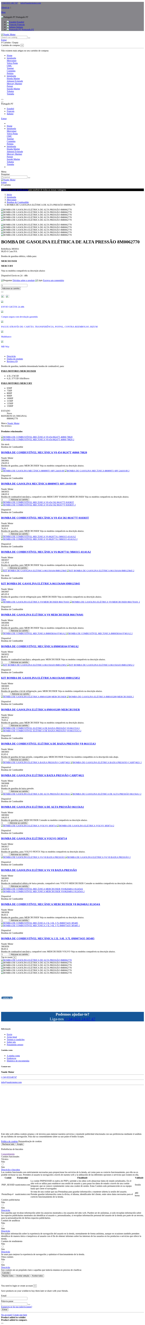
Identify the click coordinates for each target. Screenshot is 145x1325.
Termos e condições (15, 1039)
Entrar (4, 118)
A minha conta (13, 1055)
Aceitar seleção (22, 1276)
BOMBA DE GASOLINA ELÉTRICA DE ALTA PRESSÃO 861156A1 (42, 806)
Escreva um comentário (53, 280)
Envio (9, 1034)
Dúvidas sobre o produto (24, 280)
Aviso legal (12, 1037)
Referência (6, 249)
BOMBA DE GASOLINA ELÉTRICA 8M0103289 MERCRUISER (40, 709)
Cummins (11, 71)
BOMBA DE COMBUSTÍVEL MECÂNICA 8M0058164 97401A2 (40, 646)
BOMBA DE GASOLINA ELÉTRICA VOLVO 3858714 (34, 838)
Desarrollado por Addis (72, 1281)
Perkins (10, 73)
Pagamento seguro (15, 1044)
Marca (4, 423)
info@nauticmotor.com (31, 3)
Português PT (27, 29)
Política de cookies (9, 1141)
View (3, 468)
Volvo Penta (12, 63)
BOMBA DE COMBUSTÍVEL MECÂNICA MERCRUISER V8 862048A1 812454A (50, 904)
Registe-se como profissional (14, 190)
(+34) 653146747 (9, 1077)
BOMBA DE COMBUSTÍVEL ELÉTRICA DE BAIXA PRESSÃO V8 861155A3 (48, 743)
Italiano (19, 27)
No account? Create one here (14, 1315)
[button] (10, 1169)
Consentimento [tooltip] (8, 1154)
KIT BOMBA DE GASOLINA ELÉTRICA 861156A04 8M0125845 (40, 583)
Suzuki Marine (13, 89)
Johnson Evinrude (15, 81)
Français (21, 24)
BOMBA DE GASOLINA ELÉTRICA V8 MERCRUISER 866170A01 (42, 614)
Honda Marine (13, 78)
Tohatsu (10, 91)
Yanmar (10, 68)
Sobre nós (11, 1042)
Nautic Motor (13, 423)
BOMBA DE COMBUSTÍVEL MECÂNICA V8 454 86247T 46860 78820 (44, 452)
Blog (3, 12)
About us (5, 7)
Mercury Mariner (14, 83)
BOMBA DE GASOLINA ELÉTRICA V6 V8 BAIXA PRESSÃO (39, 870)
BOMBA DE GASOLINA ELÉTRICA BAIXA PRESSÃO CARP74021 (42, 775)
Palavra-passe (7, 1301)
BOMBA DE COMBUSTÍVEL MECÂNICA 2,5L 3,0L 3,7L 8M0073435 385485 (47, 938)
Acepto (20, 1144)
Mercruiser (11, 60)
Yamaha (10, 94)
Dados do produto (15, 359)
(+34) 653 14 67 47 (80, 1019)
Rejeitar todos (8, 1276)
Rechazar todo (8, 1144)
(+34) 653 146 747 (9, 3)
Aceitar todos (37, 1276)
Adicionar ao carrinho (11, 288)
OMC (9, 66)
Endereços (11, 1058)
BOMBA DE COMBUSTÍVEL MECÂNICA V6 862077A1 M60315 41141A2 (46, 551)
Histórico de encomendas (18, 1061)
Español (20, 22)
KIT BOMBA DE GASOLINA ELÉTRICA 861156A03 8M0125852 (40, 677)
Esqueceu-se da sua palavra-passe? (16, 1307)
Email (3, 1295)
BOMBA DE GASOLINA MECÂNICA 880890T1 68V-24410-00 (38, 483)
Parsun (10, 86)
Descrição (11, 356)
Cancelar (5, 1273)
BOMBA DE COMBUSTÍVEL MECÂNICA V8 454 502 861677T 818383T (45, 517)
